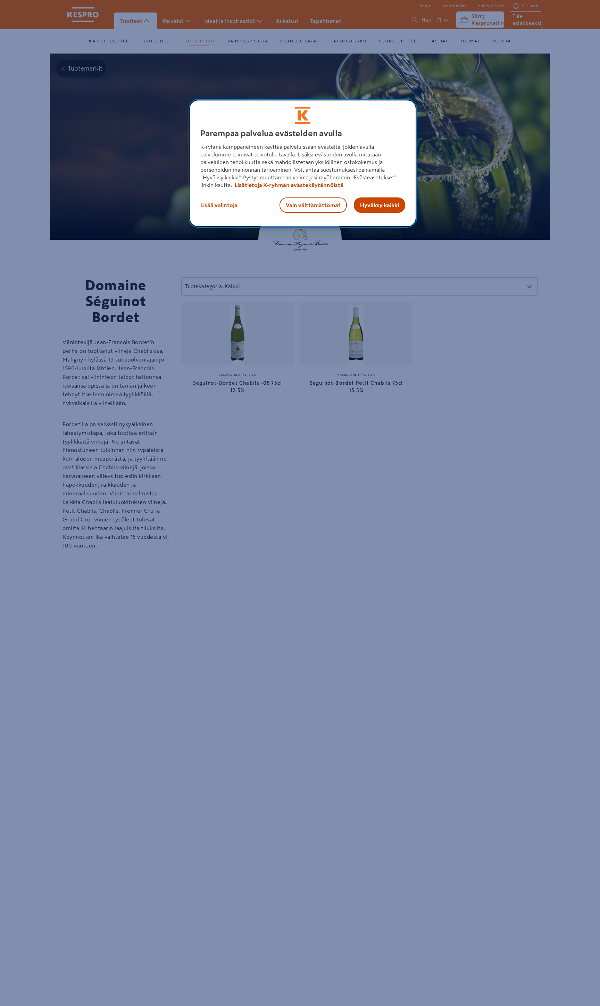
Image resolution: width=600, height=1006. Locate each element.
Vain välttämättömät (313, 205)
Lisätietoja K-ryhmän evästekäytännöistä (288, 185)
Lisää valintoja (219, 205)
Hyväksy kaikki (379, 205)
